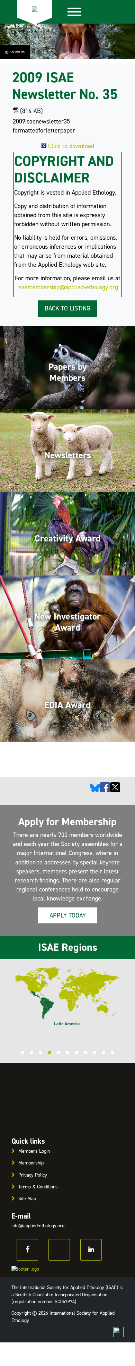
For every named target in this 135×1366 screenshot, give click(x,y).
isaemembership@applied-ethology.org (67, 287)
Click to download (71, 146)
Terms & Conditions (38, 1187)
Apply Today (68, 915)
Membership (31, 1163)
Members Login (34, 1151)
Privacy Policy (32, 1175)
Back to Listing (67, 308)
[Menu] (74, 12)
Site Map (27, 1198)
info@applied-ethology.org (37, 1225)
